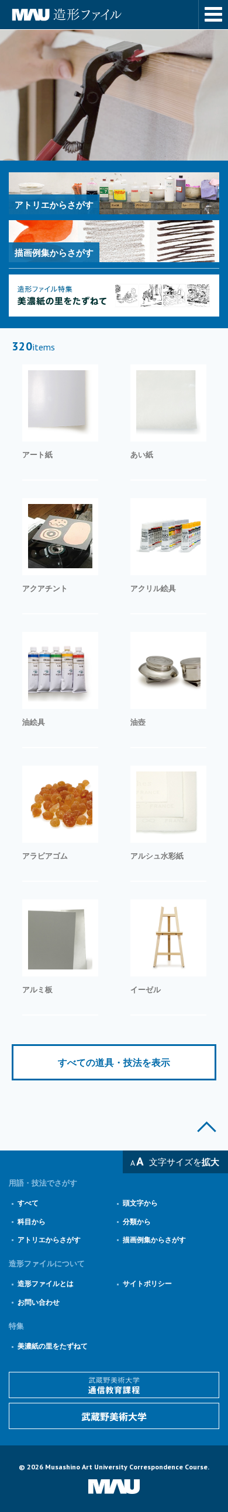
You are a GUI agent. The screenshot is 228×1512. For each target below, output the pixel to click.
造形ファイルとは (46, 1283)
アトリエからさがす (49, 1239)
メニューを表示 (213, 14)
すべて (28, 1202)
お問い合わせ (39, 1302)
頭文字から (140, 1202)
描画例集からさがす (154, 1239)
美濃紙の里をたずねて (53, 1345)
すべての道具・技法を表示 (114, 1062)
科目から (32, 1221)
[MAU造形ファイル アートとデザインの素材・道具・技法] (114, 14)
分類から (137, 1221)
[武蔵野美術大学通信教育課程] (114, 1385)
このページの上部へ (206, 1126)
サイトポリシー (147, 1283)
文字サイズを (184, 1161)
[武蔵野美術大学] (114, 1416)
